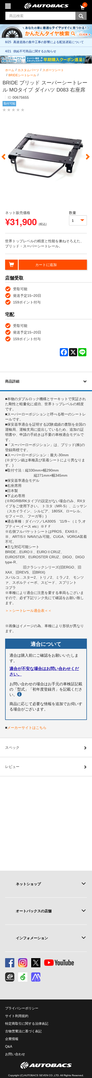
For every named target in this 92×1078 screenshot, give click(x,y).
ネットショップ (28, 884)
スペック (12, 747)
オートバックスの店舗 (34, 911)
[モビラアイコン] (35, 977)
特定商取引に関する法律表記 (26, 1023)
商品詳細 (12, 381)
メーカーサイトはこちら (27, 728)
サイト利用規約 (16, 1016)
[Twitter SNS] (35, 962)
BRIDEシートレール (22, 75)
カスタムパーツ (28, 70)
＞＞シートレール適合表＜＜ (28, 610)
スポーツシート (53, 70)
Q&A (8, 1046)
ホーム (9, 70)
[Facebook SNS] (9, 962)
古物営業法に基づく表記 (23, 1031)
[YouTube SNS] (59, 962)
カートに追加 (46, 265)
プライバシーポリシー (21, 1008)
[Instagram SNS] (22, 962)
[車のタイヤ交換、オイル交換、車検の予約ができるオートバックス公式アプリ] (9, 977)
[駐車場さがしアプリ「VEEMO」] (22, 977)
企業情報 (11, 1039)
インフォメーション (32, 938)
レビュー (12, 767)
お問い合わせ (15, 1054)
